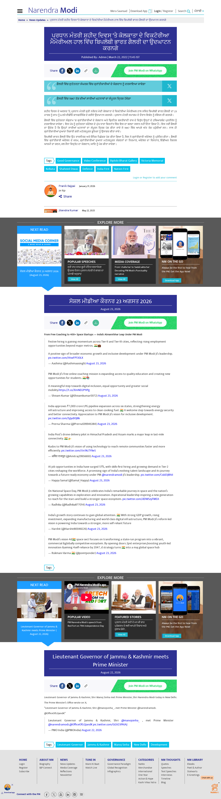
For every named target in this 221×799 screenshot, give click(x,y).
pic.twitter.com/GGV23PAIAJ (110, 724)
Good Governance (68, 160)
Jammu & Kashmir (99, 744)
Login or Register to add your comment (155, 177)
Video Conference (95, 160)
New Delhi (140, 744)
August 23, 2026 (96, 363)
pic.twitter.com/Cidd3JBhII (157, 474)
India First (103, 169)
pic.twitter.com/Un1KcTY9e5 (78, 450)
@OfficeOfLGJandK (80, 724)
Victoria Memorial (152, 160)
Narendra (52, 10)
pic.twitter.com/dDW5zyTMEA (140, 499)
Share (67, 197)
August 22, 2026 (92, 730)
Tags (49, 160)
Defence (88, 169)
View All (74, 279)
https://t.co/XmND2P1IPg (74, 390)
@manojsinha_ (130, 720)
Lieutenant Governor (70, 744)
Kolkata (50, 169)
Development (159, 744)
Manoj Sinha (121, 744)
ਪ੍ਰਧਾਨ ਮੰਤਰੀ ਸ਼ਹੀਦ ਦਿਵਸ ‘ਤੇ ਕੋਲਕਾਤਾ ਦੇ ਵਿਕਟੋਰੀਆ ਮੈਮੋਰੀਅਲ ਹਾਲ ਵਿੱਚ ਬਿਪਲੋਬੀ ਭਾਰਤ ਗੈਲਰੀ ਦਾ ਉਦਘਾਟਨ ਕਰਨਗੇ (110, 42)
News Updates (37, 20)
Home (22, 20)
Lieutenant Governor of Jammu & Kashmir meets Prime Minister (111, 660)
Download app (9, 792)
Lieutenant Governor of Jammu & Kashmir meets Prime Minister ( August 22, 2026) (39, 630)
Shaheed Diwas (68, 169)
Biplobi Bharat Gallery (123, 160)
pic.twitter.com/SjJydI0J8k (64, 418)
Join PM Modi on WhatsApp (145, 70)
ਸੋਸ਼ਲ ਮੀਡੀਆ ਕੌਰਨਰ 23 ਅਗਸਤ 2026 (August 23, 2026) (39, 273)
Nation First (121, 169)
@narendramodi (112, 474)
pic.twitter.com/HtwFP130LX (65, 357)
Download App (172, 280)
